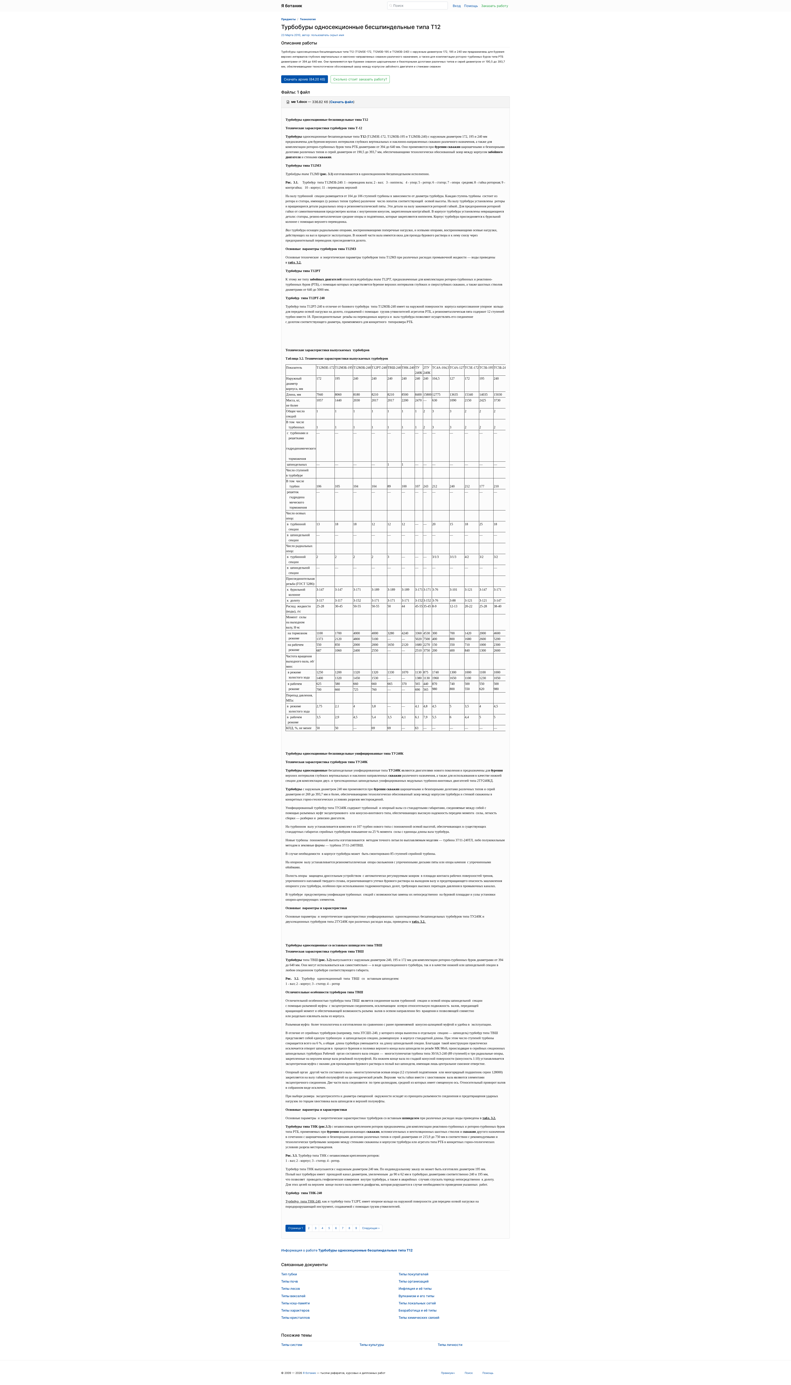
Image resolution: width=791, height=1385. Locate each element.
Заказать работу (494, 6)
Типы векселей (293, 1296)
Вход (457, 6)
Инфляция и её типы (415, 1288)
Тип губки (289, 1274)
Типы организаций (414, 1281)
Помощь (471, 6)
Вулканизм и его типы (416, 1296)
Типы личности (450, 1345)
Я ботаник (309, 1373)
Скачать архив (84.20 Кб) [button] (304, 79)
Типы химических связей (419, 1317)
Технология (308, 19)
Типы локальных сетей (417, 1303)
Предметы (288, 19)
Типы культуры (371, 1345)
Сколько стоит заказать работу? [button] (360, 79)
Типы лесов (290, 1288)
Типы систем (291, 1345)
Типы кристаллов (295, 1317)
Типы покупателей (413, 1274)
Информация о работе (347, 1250)
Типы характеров (295, 1310)
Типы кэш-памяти (295, 1303)
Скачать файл (341, 102)
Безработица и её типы (417, 1310)
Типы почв (289, 1281)
